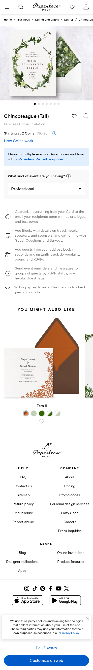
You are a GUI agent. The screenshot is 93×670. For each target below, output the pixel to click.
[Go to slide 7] (59, 104)
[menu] (7, 7)
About (69, 477)
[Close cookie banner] (88, 619)
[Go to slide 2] (39, 104)
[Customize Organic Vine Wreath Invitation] (46, 63)
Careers (69, 522)
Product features (70, 562)
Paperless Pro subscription (40, 159)
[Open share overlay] (86, 115)
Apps (22, 571)
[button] (68, 176)
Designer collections (22, 562)
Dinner (68, 20)
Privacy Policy (69, 633)
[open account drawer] (86, 7)
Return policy (23, 504)
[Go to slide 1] (35, 104)
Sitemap (23, 495)
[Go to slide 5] (51, 104)
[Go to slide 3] (43, 104)
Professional (22, 188)
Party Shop (70, 513)
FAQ (23, 477)
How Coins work (18, 140)
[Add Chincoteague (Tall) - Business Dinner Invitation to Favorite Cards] (74, 116)
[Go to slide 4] (47, 104)
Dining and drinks (47, 20)
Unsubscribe (23, 513)
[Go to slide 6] (55, 104)
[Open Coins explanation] (54, 133)
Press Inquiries (70, 531)
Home (8, 20)
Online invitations (70, 553)
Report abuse (23, 522)
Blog (22, 553)
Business (23, 20)
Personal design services (69, 504)
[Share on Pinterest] (43, 588)
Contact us (23, 486)
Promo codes (69, 495)
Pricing (69, 486)
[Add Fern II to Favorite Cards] (42, 421)
